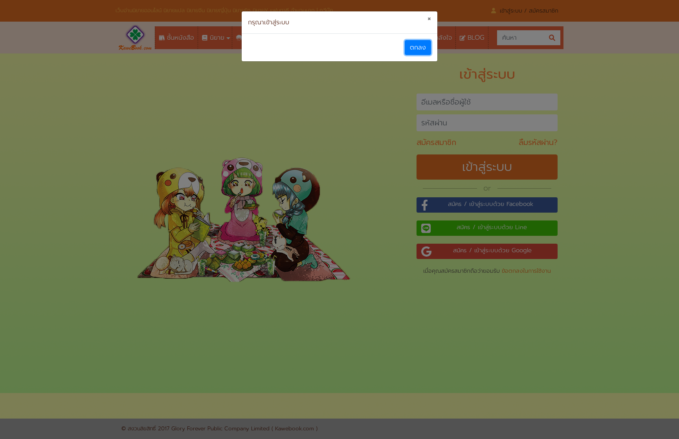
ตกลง (418, 47)
